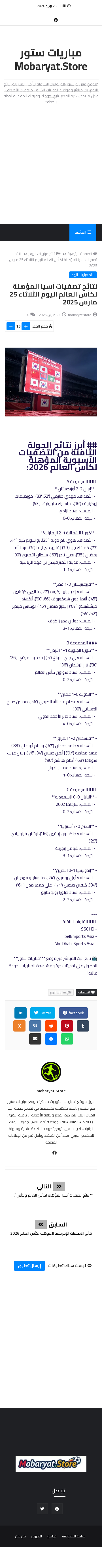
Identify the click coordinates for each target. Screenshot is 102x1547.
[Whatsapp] (67, 1039)
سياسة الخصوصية (73, 1536)
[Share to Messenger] (51, 1039)
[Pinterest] (67, 1026)
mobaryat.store (51, 1090)
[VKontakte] (35, 1026)
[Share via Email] (35, 1039)
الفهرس (36, 1536)
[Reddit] (51, 1026)
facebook (76, 1013)
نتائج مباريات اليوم (42, 253)
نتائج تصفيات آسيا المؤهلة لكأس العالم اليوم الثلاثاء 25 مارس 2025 (53, 259)
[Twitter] (46, 17)
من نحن (20, 1536)
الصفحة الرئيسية (79, 253)
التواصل (52, 1536)
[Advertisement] (51, 164)
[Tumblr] (83, 1026)
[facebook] (56, 20)
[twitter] (42, 1508)
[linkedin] (20, 1013)
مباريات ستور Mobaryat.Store (51, 59)
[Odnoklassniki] (19, 1026)
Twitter (45, 1013)
